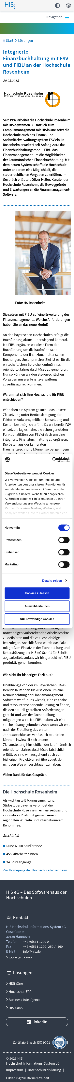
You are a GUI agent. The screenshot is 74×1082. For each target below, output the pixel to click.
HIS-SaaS (15, 1007)
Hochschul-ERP (20, 991)
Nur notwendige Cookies (37, 619)
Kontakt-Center (20, 958)
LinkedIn (39, 1021)
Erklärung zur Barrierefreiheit (27, 1078)
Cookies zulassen (37, 593)
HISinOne (15, 983)
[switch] (63, 540)
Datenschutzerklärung (44, 1070)
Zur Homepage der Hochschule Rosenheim (35, 870)
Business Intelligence (24, 999)
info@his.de (32, 951)
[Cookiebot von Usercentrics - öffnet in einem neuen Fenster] (52, 459)
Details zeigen (52, 580)
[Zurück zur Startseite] (14, 4)
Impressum (14, 1070)
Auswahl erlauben (37, 606)
